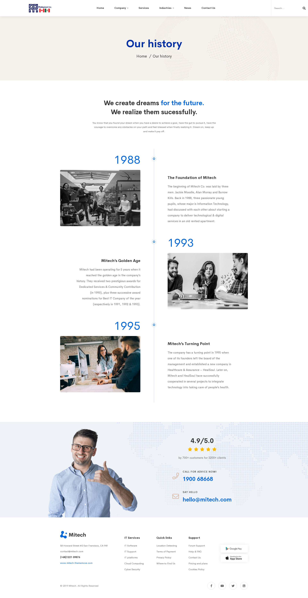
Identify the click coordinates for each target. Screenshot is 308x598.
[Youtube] (222, 586)
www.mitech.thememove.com (76, 562)
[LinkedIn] (244, 586)
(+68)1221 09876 (70, 557)
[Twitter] (233, 586)
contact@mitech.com (71, 551)
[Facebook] (211, 586)
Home (141, 56)
